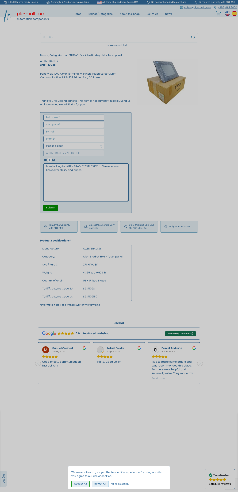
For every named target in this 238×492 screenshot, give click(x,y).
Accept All (80, 484)
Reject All (100, 484)
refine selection (120, 484)
